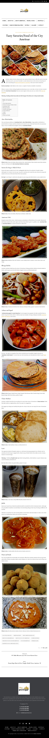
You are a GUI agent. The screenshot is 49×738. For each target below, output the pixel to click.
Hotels (27, 25)
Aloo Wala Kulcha (7, 103)
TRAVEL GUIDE (33, 727)
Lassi (4, 112)
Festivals (41, 20)
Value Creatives (37, 733)
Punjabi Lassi (35, 640)
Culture (5, 25)
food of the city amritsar (21, 32)
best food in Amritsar (8, 638)
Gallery (33, 25)
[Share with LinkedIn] (45, 648)
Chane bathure (35, 638)
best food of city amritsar (22, 638)
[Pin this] (46, 648)
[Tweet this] (43, 648)
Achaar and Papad (7, 109)
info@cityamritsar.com (26, 712)
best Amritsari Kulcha (28, 635)
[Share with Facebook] (42, 648)
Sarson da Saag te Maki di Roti (10, 104)
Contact (40, 25)
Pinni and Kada (6, 115)
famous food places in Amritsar (22, 82)
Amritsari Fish (6, 106)
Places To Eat (30, 32)
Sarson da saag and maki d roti (10, 643)
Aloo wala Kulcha (6, 635)
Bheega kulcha (6, 107)
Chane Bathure (6, 110)
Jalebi (4, 113)
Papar (44, 355)
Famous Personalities (16, 25)
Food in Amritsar (25, 640)
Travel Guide (31, 20)
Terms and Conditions (19, 730)
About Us (10, 20)
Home (4, 20)
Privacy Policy (32, 730)
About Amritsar (20, 20)
